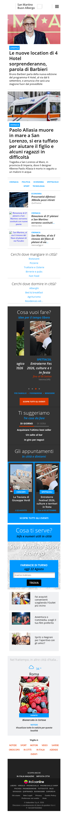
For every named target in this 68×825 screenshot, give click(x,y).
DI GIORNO (26, 423)
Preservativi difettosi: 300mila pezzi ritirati (43, 198)
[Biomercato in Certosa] (35, 696)
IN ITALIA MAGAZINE (25, 776)
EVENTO (34, 715)
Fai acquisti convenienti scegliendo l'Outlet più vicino (45, 601)
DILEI (51, 788)
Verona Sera (36, 225)
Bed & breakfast (34, 292)
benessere (50, 393)
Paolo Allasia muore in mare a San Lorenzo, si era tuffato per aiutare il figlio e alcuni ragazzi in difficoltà (33, 143)
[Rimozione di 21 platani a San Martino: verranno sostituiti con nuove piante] (18, 218)
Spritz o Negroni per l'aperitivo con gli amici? (45, 640)
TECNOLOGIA (39, 186)
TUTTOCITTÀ (43, 788)
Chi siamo (16, 795)
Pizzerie (34, 263)
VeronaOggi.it (37, 245)
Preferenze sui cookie (30, 798)
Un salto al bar (34, 434)
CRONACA (14, 125)
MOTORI (34, 745)
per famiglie (20, 393)
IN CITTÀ (28, 749)
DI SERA (41, 423)
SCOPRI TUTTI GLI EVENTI (34, 401)
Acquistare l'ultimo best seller (34, 429)
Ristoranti (34, 258)
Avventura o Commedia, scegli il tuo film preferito (45, 619)
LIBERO (13, 785)
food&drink (36, 393)
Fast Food (34, 275)
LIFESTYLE (14, 48)
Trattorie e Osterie (34, 267)
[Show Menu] (57, 6)
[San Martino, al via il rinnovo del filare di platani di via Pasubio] (18, 236)
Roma (34, 673)
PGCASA (17, 788)
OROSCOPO (14, 749)
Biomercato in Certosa (34, 720)
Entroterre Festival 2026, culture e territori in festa (34, 368)
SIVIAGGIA (17, 791)
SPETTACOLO (53, 182)
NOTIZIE (34, 724)
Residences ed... (34, 301)
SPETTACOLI (34, 359)
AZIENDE (54, 749)
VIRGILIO (21, 785)
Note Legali (27, 795)
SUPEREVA (50, 791)
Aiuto (44, 798)
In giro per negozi (34, 439)
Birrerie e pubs (34, 271)
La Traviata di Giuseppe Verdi (21, 498)
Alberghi (34, 288)
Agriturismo (34, 296)
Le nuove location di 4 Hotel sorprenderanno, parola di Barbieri (33, 61)
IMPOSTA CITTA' (43, 776)
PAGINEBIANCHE (29, 788)
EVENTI (34, 754)
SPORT (26, 186)
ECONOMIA (39, 182)
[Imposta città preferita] (12, 6)
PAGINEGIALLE (33, 785)
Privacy (38, 795)
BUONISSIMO (39, 791)
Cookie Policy (50, 795)
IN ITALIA (40, 749)
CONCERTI (21, 492)
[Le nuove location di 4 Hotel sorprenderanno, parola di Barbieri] (34, 29)
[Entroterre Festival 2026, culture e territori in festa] (35, 340)
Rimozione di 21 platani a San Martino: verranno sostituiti (44, 219)
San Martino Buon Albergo (26, 6)
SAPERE (55, 745)
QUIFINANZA (28, 791)
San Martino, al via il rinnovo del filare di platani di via (43, 239)
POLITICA (26, 182)
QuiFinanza (36, 203)
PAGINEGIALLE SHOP (49, 785)
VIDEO (45, 745)
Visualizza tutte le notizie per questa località (34, 729)
